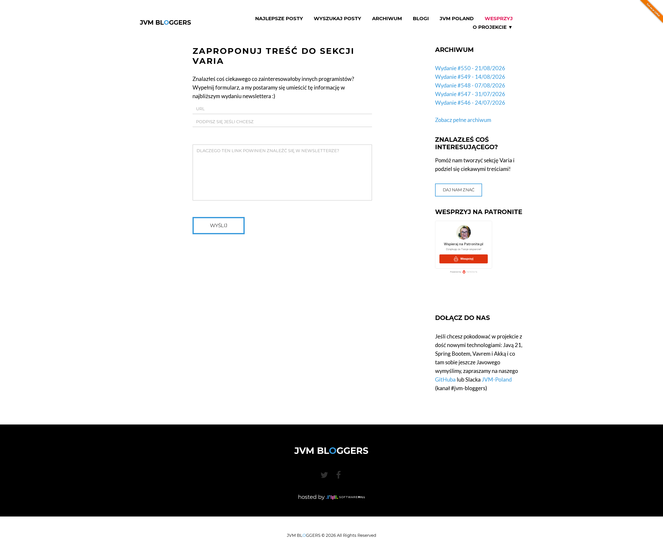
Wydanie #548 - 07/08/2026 (470, 85)
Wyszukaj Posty (337, 18)
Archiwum (387, 18)
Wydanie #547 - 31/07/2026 (470, 94)
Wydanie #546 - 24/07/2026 (470, 102)
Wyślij (218, 225)
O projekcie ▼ (493, 27)
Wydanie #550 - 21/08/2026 (470, 68)
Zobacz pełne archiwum (463, 119)
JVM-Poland (497, 379)
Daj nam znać (458, 189)
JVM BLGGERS (165, 22)
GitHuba (445, 379)
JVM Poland (457, 18)
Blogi (421, 18)
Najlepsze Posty (279, 18)
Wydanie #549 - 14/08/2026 (470, 76)
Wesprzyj (499, 18)
